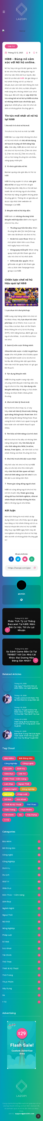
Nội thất (8, 794)
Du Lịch (8, 768)
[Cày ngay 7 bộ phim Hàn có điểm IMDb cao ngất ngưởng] (7, 687)
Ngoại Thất (24, 784)
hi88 (22, 78)
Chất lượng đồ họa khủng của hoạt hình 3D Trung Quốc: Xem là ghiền (27, 724)
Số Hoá (7, 799)
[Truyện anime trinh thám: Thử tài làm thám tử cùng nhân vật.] (7, 699)
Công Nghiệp (10, 763)
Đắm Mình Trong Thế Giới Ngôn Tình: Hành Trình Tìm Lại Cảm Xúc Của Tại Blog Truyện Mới (27, 736)
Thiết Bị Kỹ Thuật (12, 804)
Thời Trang (9, 809)
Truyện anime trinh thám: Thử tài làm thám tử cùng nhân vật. (27, 699)
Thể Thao (31, 804)
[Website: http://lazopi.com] (21, 599)
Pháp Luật (22, 794)
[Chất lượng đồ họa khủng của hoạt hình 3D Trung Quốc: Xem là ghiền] (7, 723)
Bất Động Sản (25, 758)
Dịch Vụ (21, 768)
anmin (21, 594)
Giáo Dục (8, 774)
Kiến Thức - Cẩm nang (15, 779)
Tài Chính (9, 815)
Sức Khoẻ (21, 799)
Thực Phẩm (26, 809)
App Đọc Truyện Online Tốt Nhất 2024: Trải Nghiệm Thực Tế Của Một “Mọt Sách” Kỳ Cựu (26, 712)
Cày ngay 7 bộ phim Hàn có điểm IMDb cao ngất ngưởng (26, 687)
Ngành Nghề (10, 789)
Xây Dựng (32, 815)
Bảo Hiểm (9, 758)
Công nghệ (28, 763)
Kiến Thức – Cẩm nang (13, 895)
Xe (20, 815)
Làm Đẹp (8, 784)
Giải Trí (11, 46)
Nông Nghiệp (28, 789)
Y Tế (6, 820)
